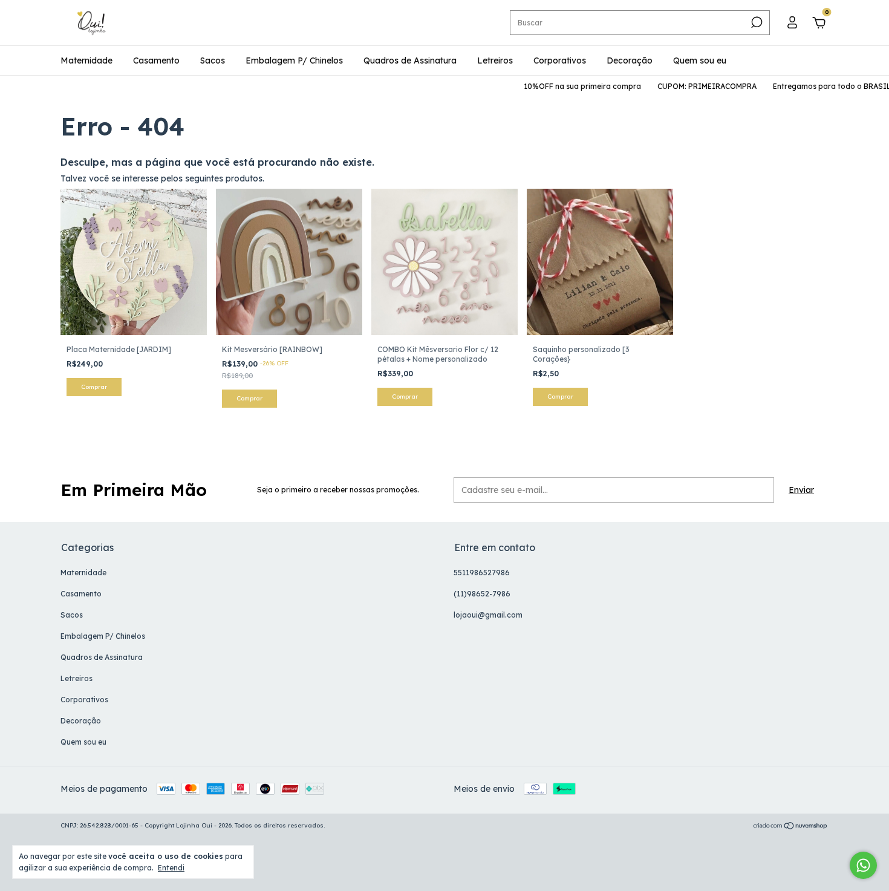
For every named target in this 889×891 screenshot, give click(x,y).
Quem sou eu (699, 60)
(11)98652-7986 (482, 593)
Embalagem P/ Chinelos (294, 60)
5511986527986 (482, 572)
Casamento (156, 60)
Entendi (171, 867)
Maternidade (86, 60)
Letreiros (495, 60)
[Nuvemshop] (791, 826)
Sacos (212, 60)
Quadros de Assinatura (410, 60)
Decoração (630, 60)
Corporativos (559, 60)
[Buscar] (755, 22)
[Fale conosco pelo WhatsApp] (863, 865)
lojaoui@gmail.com (488, 614)
